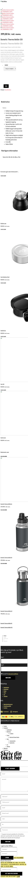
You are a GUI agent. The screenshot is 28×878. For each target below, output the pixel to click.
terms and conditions (13, 674)
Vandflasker (8, 90)
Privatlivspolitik (7, 706)
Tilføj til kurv (3, 175)
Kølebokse (6, 689)
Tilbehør (5, 696)
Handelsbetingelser (8, 704)
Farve (6, 65)
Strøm (5, 691)
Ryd (6, 86)
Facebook (6, 638)
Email (5, 637)
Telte (5, 693)
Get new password (11, 874)
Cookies (5, 708)
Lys (4, 694)
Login (7, 858)
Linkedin (5, 641)
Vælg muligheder (4, 456)
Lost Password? (19, 858)
